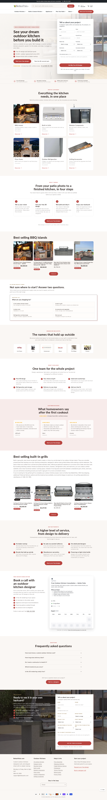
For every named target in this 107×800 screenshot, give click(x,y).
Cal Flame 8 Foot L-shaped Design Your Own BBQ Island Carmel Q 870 (83, 263)
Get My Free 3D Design (75, 65)
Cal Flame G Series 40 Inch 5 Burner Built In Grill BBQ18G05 (83, 504)
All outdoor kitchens (39, 761)
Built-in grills (37, 768)
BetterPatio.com (48, 796)
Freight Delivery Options (60, 766)
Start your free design (86, 11)
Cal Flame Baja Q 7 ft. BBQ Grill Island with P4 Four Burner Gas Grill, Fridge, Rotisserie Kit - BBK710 (43, 264)
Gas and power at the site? (65, 725)
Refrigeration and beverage (22, 315)
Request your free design (81, 767)
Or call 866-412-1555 (47, 66)
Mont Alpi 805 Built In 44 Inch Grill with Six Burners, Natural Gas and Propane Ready (62, 504)
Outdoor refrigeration (39, 774)
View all (53, 273)
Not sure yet (63, 315)
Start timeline (79, 719)
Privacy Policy (57, 774)
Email (60, 35)
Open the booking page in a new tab (77, 630)
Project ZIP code (79, 35)
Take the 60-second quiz (41, 61)
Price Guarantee (58, 761)
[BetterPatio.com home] (21, 6)
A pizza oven (18, 310)
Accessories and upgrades (64, 310)
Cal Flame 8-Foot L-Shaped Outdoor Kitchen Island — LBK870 (22, 263)
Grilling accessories (39, 776)
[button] (90, 6)
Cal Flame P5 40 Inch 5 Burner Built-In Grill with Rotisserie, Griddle (22, 504)
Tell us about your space (65, 54)
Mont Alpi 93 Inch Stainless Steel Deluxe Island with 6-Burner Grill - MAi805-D (62, 264)
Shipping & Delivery (59, 764)
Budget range (61, 41)
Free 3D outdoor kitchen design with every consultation (49, 1)
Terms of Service (58, 770)
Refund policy (57, 772)
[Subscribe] (65, 784)
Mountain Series (38, 766)
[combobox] (50, 6)
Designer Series (38, 764)
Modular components (39, 770)
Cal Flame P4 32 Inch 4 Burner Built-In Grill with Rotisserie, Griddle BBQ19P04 (43, 504)
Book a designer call (80, 770)
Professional (57, 768)
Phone (77, 29)
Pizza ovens (37, 772)
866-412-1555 (31, 611)
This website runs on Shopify (59, 796)
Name (60, 29)
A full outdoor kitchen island (21, 304)
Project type (78, 41)
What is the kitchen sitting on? (82, 726)
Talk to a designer (53, 682)
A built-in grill (66, 304)
